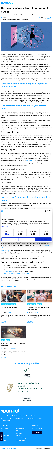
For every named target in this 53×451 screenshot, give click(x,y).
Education (3, 440)
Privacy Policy (4, 448)
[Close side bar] (2, 432)
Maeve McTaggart (12, 348)
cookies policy (4, 226)
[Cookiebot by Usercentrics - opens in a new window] (46, 211)
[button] (50, 2)
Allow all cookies (43, 239)
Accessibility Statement (21, 440)
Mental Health (19, 433)
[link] (10, 411)
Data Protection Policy (21, 438)
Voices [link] (7, 340)
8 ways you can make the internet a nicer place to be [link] (38, 308)
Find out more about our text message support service (17, 273)
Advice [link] (3, 340)
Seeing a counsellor (6, 250)
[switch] (20, 234)
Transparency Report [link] (6, 420)
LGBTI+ (17, 430)
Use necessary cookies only (9, 239)
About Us (18, 435)
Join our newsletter (37, 432)
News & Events (4, 428)
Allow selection (26, 239)
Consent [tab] (9, 215)
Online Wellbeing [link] (5, 304)
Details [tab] (26, 215)
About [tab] (43, 215)
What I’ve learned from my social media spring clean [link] (13, 344)
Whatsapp (8, 271)
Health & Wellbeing (20, 428)
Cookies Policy (12, 448)
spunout (49, 17)
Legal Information (5, 438)
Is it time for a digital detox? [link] (9, 307)
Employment (4, 430)
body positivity (29, 160)
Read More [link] (3, 321)
